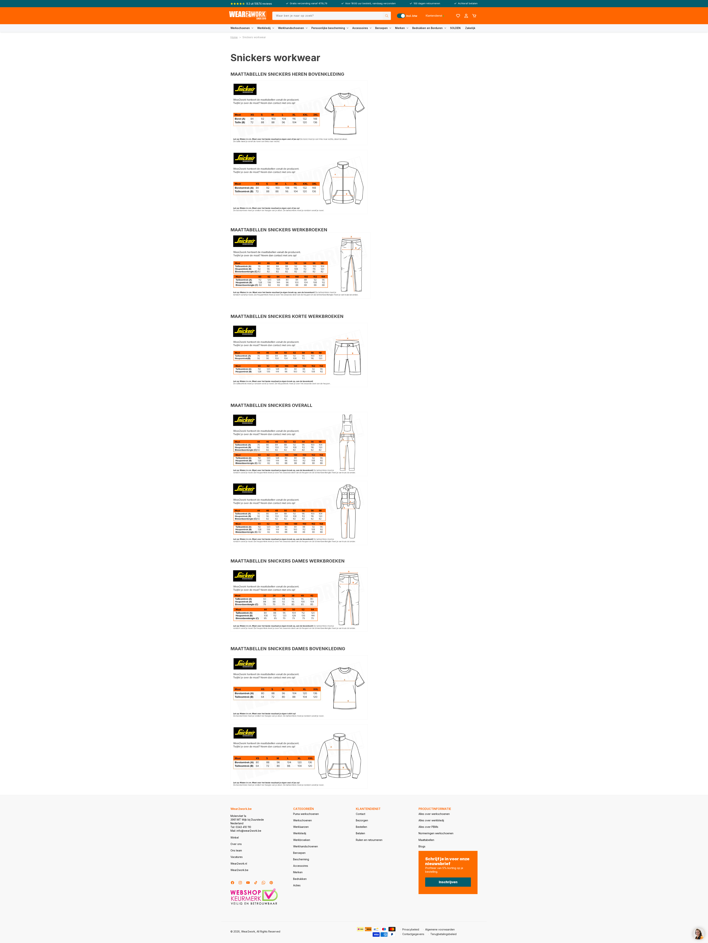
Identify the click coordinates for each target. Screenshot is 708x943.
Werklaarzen (301, 826)
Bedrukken (300, 878)
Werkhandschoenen (291, 28)
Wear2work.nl (238, 863)
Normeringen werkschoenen (436, 833)
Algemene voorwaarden (440, 929)
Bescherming (301, 859)
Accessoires (360, 28)
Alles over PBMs (428, 826)
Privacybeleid (410, 929)
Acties (297, 885)
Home (234, 37)
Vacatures (236, 856)
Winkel (234, 837)
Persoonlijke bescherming (328, 28)
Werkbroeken (301, 839)
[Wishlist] (458, 15)
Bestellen (361, 826)
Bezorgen (362, 820)
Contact (360, 813)
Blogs (422, 846)
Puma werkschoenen (306, 813)
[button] (242, 28)
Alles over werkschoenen (434, 813)
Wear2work (248, 931)
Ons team (236, 850)
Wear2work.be (239, 870)
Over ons (236, 844)
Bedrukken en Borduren (427, 28)
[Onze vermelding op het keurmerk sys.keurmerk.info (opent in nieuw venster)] (254, 904)
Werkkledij (264, 28)
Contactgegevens (413, 934)
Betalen (360, 833)
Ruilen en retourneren (369, 839)
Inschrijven (448, 882)
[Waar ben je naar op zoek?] (387, 16)
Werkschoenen (240, 28)
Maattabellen (426, 839)
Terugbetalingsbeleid (443, 934)
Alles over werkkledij (431, 820)
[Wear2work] (247, 15)
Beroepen (381, 28)
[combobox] (331, 16)
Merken (400, 28)
